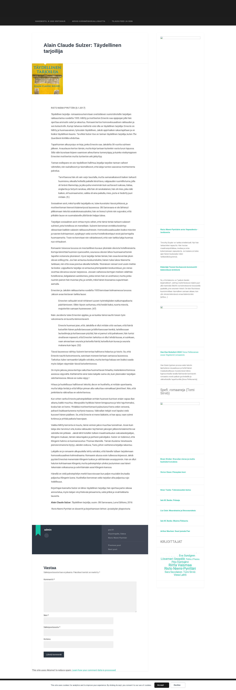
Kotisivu (47, 639)
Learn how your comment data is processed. (94, 670)
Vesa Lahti (180, 575)
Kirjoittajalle (113, 534)
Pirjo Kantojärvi (180, 562)
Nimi (46, 615)
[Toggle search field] (200, 21)
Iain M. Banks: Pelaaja (170, 500)
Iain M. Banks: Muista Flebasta (174, 521)
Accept (160, 685)
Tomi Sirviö (189, 572)
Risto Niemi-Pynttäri (117, 538)
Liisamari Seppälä (173, 558)
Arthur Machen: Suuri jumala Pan (175, 531)
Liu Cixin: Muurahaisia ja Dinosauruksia (178, 510)
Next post (112, 549)
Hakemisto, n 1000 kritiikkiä (50, 21)
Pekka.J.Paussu (192, 559)
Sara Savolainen (173, 572)
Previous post (114, 545)
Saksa (123, 534)
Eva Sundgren (187, 555)
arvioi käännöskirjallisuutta (88, 21)
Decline (177, 685)
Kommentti (49, 580)
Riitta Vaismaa (180, 565)
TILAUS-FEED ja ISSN (122, 21)
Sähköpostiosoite (52, 627)
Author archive (46, 535)
